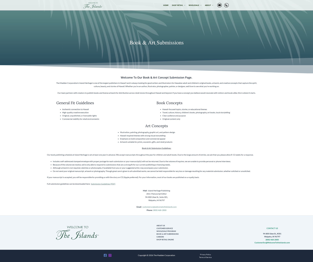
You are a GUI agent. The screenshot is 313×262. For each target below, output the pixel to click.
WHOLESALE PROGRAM (166, 231)
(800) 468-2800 (159, 210)
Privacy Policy (205, 254)
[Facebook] (105, 255)
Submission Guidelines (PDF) (103, 184)
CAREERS (160, 237)
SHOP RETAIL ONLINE (165, 240)
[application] (184, 5)
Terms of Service (205, 257)
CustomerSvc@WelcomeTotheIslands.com (272, 243)
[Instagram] (110, 255)
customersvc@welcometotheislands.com (159, 207)
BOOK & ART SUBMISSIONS (167, 234)
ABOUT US (160, 225)
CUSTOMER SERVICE (164, 228)
